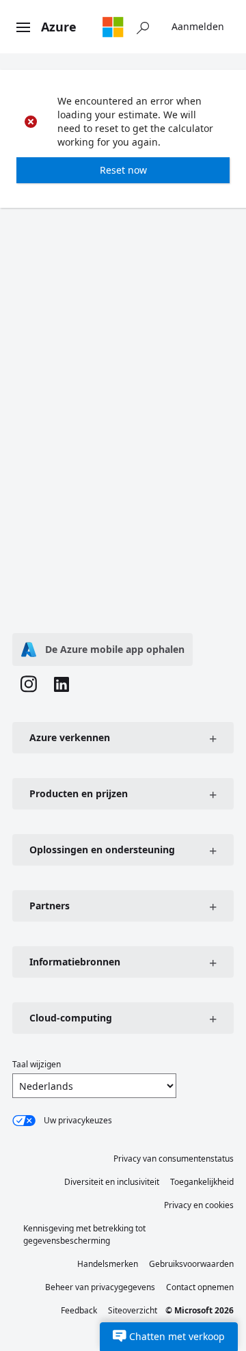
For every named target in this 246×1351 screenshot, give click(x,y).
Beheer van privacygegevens (100, 1287)
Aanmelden (198, 26)
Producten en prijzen (78, 793)
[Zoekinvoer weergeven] (143, 27)
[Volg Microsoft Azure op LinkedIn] (61, 686)
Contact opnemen (200, 1287)
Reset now (123, 169)
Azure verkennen (69, 737)
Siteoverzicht (132, 1310)
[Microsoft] (113, 27)
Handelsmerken (107, 1264)
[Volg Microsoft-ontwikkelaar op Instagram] (28, 685)
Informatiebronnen (74, 961)
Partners (49, 905)
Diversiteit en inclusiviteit (111, 1182)
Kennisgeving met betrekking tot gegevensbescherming (84, 1234)
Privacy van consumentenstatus (173, 1158)
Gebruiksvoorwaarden (191, 1264)
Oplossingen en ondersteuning (102, 849)
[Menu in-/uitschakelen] (23, 28)
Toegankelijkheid (202, 1182)
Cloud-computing (70, 1017)
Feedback (79, 1310)
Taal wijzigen (36, 1064)
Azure (59, 26)
